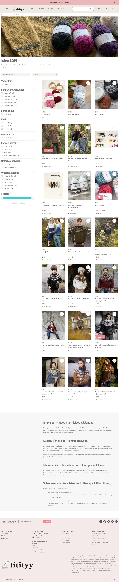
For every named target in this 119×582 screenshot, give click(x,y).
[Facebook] (104, 521)
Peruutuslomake (66, 540)
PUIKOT (50, 9)
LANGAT (31, 9)
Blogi (93, 540)
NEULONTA (60, 9)
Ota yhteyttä (4, 536)
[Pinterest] (116, 521)
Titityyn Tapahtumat (37, 550)
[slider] (2, 198)
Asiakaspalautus (66, 538)
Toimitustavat (65, 536)
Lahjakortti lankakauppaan (99, 538)
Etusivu (3, 15)
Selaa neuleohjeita (97, 536)
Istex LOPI (16, 15)
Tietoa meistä (4, 533)
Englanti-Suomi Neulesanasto (100, 543)
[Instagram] (100, 521)
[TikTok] (112, 521)
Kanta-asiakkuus (66, 545)
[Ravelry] (108, 521)
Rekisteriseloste (66, 543)
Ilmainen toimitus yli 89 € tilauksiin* (47, 2)
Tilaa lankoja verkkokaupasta (99, 533)
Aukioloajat (35, 547)
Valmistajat (9, 15)
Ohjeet (41, 9)
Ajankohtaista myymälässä (39, 552)
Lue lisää (3, 68)
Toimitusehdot (65, 533)
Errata (93, 545)
